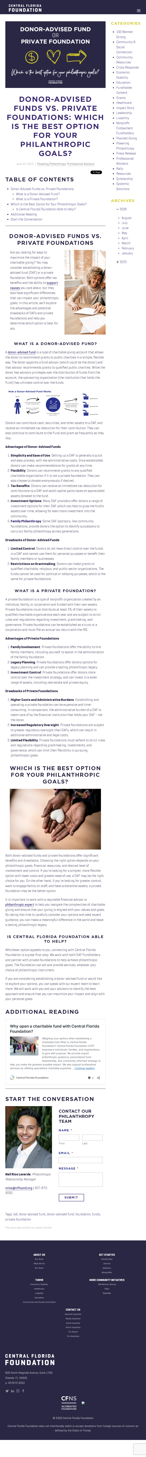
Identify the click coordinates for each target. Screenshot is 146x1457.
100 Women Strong (107, 1284)
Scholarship (124, 179)
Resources (123, 174)
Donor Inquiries (73, 1327)
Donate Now (107, 1259)
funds (96, 1214)
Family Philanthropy (26, 521)
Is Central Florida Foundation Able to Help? (46, 209)
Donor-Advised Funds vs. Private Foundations (42, 189)
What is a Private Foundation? (37, 199)
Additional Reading (24, 214)
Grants (121, 98)
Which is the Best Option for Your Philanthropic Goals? (49, 204)
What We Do (39, 1263)
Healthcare (124, 103)
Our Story (39, 1259)
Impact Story (125, 108)
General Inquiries (73, 1314)
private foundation (18, 1219)
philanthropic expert (19, 905)
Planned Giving (126, 138)
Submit (71, 1197)
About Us (39, 1254)
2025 (123, 262)
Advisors (107, 1268)
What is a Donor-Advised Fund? (38, 194)
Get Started (107, 1254)
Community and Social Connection (39, 1302)
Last (85, 1143)
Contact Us (73, 1309)
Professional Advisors (80, 164)
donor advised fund (32, 1214)
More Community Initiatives (106, 1280)
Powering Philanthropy (51, 164)
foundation (83, 1214)
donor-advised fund (22, 352)
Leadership (124, 113)
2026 (123, 209)
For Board (73, 1331)
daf (15, 1214)
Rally (119, 169)
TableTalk (107, 1293)
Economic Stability (39, 1284)
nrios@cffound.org (18, 1188)
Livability (122, 118)
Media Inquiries (73, 1318)
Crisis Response (127, 67)
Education (123, 82)
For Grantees (73, 1336)
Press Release (126, 153)
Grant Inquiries (73, 1323)
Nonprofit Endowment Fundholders (125, 128)
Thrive (39, 1280)
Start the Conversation (26, 219)
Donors (106, 1263)
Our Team (39, 1268)
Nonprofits (107, 1272)
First (62, 1143)
